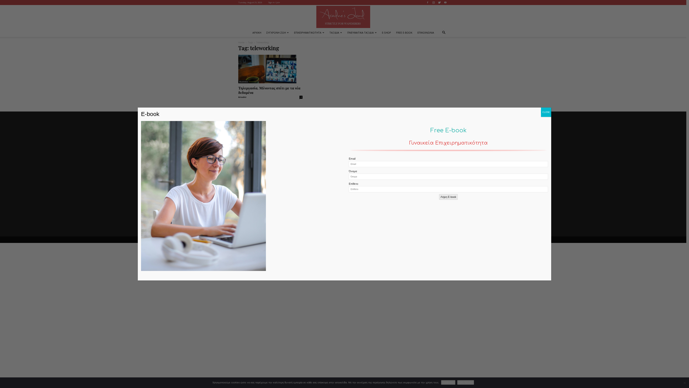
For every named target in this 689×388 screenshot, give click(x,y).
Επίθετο (353, 183)
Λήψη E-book (448, 196)
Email (352, 158)
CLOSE (546, 112)
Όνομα (353, 171)
